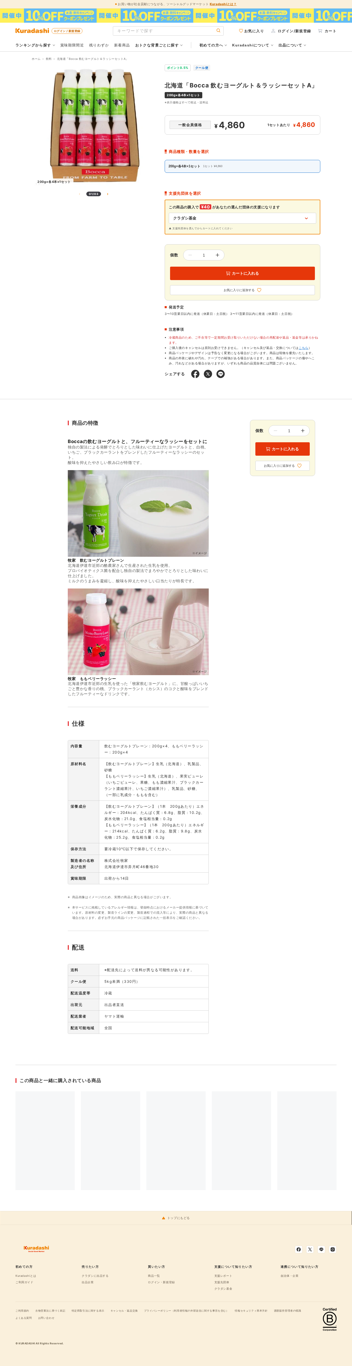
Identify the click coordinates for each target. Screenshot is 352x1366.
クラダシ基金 (223, 1288)
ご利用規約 (22, 1310)
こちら (303, 348)
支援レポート (223, 1276)
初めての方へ (211, 45)
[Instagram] (333, 1249)
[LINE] (321, 1249)
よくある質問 (23, 1317)
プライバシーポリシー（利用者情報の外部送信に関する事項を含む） (186, 1310)
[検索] (218, 30)
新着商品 (122, 45)
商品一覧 (154, 1276)
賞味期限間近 (72, 45)
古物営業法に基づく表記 (50, 1310)
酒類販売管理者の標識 (287, 1310)
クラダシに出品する (95, 1276)
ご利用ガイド (24, 1282)
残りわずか (99, 45)
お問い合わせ (46, 1317)
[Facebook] (299, 1249)
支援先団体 (221, 1282)
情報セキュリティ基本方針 (251, 1310)
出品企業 (88, 1282)
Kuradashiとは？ (223, 4)
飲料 (49, 59)
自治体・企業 (290, 1276)
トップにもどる (178, 1218)
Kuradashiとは (25, 1276)
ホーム (36, 59)
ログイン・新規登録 (161, 1282)
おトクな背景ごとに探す (157, 45)
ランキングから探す (33, 45)
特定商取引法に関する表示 (88, 1310)
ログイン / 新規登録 (67, 31)
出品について (290, 45)
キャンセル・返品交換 (124, 1310)
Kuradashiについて (250, 45)
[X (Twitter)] (310, 1249)
